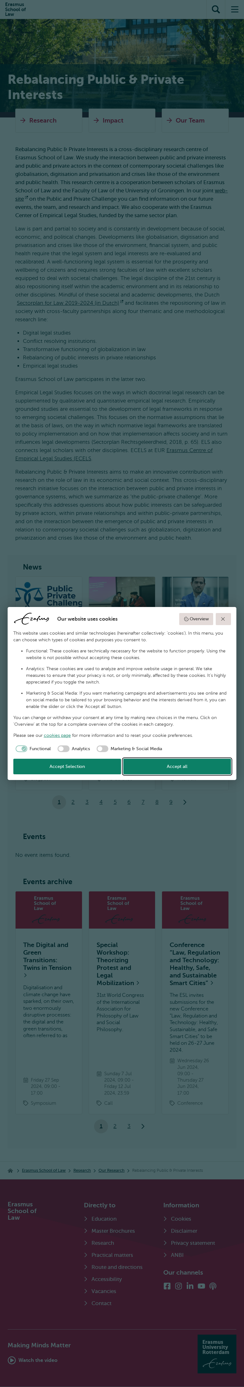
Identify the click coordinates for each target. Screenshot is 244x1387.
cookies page (57, 735)
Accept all (177, 766)
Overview (199, 619)
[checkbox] (32, 748)
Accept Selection (67, 766)
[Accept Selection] (223, 619)
